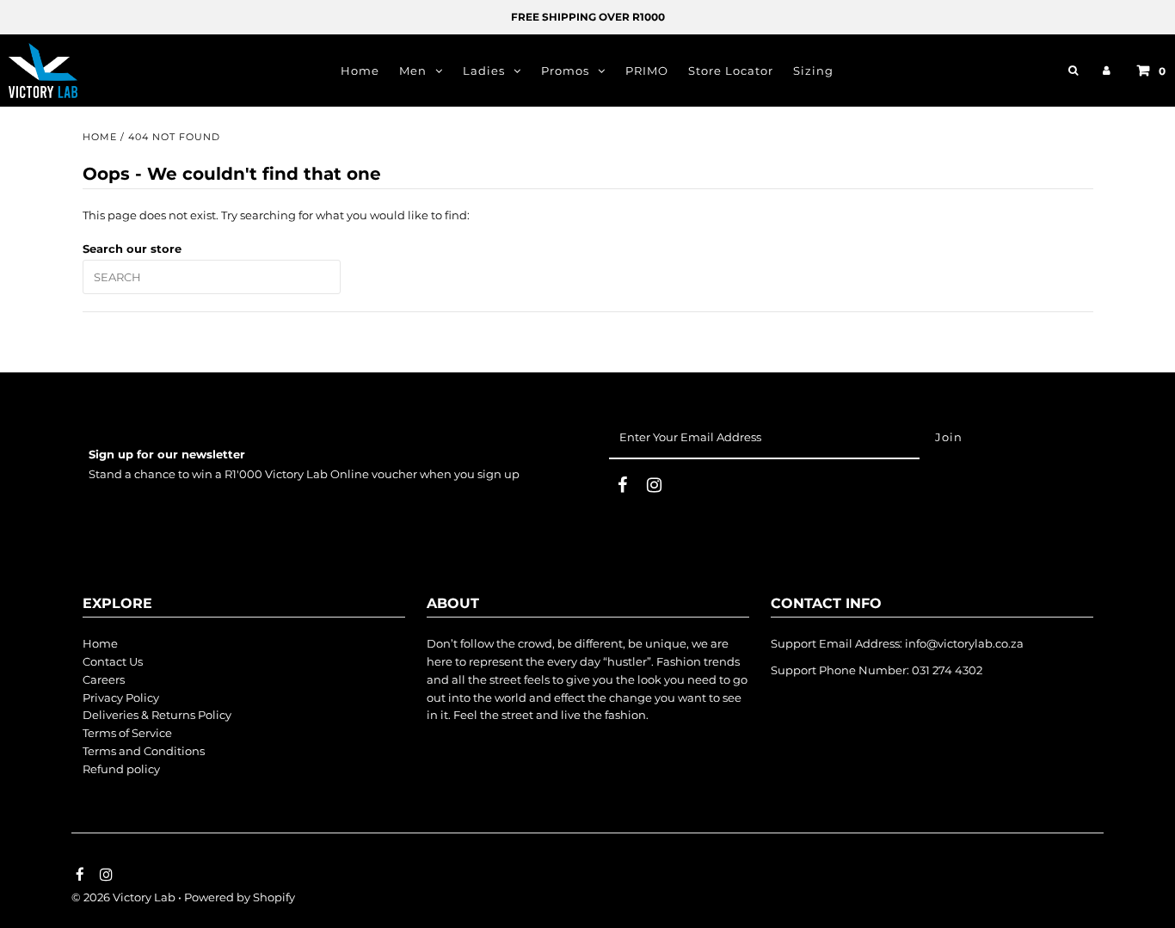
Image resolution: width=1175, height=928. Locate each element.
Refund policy (121, 769)
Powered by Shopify (239, 897)
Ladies (484, 70)
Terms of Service (127, 733)
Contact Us (113, 661)
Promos (565, 70)
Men (413, 70)
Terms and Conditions (144, 751)
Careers (104, 679)
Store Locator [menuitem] (730, 70)
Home (100, 137)
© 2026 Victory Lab (123, 897)
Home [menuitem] (360, 70)
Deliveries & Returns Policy (157, 715)
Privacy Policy (121, 697)
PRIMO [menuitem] (646, 70)
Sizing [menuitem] (813, 70)
